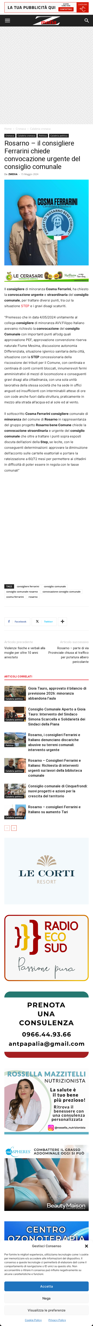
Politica (43, 135)
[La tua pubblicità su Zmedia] (46, 7)
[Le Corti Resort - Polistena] (46, 871)
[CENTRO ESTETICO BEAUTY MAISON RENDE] (46, 1178)
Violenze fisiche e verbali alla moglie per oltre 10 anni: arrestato (24, 652)
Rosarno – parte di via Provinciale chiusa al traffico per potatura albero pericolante (68, 655)
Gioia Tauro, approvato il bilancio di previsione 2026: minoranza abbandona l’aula (57, 693)
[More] (62, 621)
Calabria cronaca (40, 129)
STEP (25, 306)
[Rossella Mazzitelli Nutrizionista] (46, 1101)
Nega (46, 1298)
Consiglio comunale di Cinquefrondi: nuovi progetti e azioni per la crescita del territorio (58, 791)
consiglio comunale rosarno (22, 591)
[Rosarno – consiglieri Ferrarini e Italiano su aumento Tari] (15, 812)
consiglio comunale (55, 586)
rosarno (33, 596)
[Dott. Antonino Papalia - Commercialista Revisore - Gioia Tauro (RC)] (46, 1025)
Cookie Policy (33, 1320)
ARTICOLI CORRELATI (18, 676)
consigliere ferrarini (28, 586)
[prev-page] (7, 828)
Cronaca (21, 129)
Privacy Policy (57, 1320)
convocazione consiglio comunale (61, 591)
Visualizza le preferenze (47, 1310)
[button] (86, 1246)
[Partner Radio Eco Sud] (46, 948)
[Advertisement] (46, 75)
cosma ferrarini (15, 596)
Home (8, 129)
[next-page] (14, 828)
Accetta (46, 1286)
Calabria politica (58, 135)
